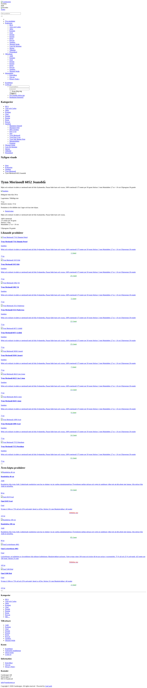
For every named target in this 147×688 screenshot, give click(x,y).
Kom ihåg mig (17, 91)
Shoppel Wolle (14, 44)
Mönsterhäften (14, 141)
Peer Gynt (12, 131)
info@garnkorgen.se (8, 682)
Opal (11, 33)
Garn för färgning (15, 46)
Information (9, 73)
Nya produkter (10, 21)
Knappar (12, 143)
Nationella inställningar (13, 651)
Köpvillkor (13, 75)
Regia (11, 38)
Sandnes (12, 42)
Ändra (3, 9)
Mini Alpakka (14, 130)
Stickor (11, 48)
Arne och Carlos (15, 27)
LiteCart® (48, 686)
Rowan (11, 40)
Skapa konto (9, 652)
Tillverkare (8, 54)
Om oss (12, 77)
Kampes (12, 31)
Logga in (8, 85)
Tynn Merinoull (14, 135)
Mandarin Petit (14, 128)
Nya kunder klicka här (17, 95)
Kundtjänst (9, 83)
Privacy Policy (14, 79)
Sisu (10, 133)
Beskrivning (9, 211)
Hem (7, 165)
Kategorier (8, 23)
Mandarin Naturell (15, 126)
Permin (11, 35)
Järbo (11, 29)
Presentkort (13, 52)
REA (11, 25)
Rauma (11, 37)
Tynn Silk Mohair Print (17, 139)
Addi (11, 56)
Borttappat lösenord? (16, 97)
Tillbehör (12, 50)
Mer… (7, 617)
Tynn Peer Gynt (14, 137)
